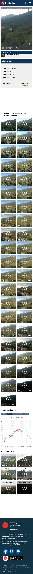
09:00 (9, 414)
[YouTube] (18, 551)
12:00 (15, 414)
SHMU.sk (10, 571)
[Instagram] (11, 551)
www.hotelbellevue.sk (11, 55)
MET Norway (17, 571)
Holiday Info (6, 2)
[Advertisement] (16, 99)
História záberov (10, 115)
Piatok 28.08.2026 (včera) (14, 113)
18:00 (26, 414)
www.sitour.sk (14, 530)
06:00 (4, 414)
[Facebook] (5, 551)
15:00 (20, 414)
